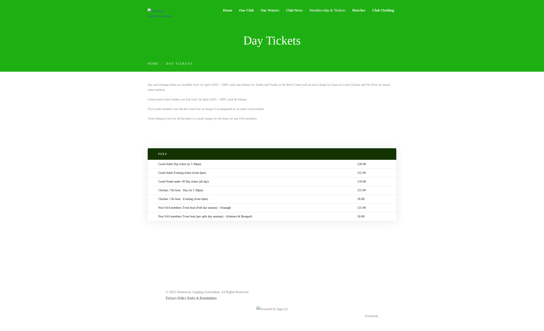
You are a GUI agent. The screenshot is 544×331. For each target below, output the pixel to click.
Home (153, 63)
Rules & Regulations (202, 298)
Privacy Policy (176, 298)
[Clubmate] (272, 309)
